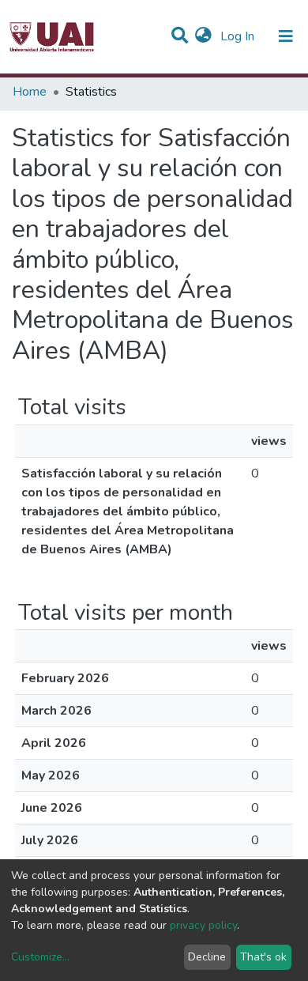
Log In (238, 36)
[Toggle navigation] (286, 36)
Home (30, 91)
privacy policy (203, 925)
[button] (203, 36)
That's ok (263, 956)
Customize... (40, 956)
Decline (207, 956)
